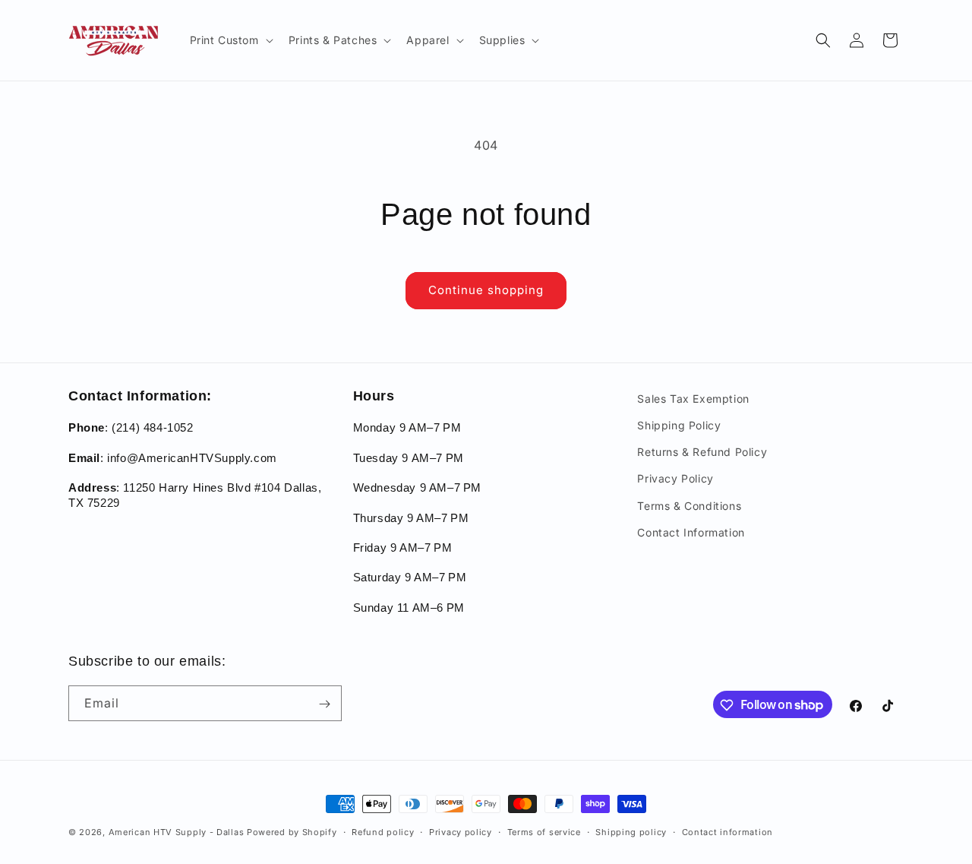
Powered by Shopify (292, 832)
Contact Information (690, 532)
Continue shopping (486, 290)
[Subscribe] (324, 704)
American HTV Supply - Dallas (177, 832)
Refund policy (383, 831)
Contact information (727, 831)
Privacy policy (460, 831)
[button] (230, 40)
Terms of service (544, 831)
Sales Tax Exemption (693, 398)
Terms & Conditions (689, 505)
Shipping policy (631, 831)
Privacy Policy (675, 479)
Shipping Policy (679, 425)
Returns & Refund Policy (702, 452)
